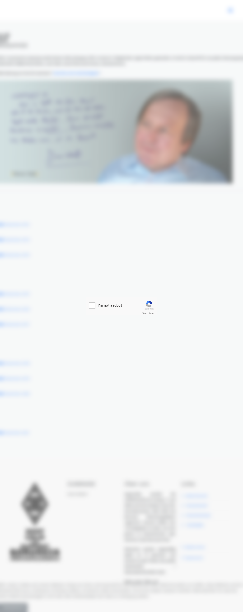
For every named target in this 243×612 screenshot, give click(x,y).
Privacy (144, 313)
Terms (151, 313)
